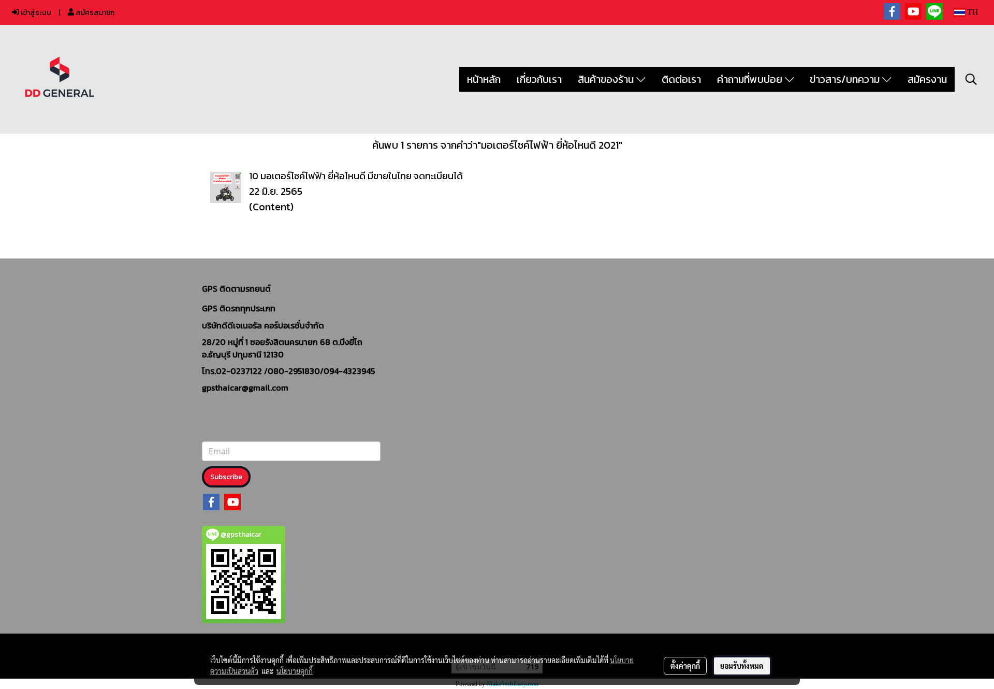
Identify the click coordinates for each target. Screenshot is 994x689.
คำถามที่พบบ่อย (751, 79)
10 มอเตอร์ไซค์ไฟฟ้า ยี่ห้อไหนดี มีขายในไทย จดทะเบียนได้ (356, 176)
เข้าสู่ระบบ (35, 12)
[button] (971, 79)
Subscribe (226, 476)
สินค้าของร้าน (607, 79)
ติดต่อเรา (681, 79)
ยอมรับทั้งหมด (742, 665)
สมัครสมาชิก (94, 12)
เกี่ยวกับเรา (539, 79)
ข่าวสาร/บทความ (846, 79)
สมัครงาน (927, 79)
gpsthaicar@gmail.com (245, 387)
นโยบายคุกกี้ (294, 671)
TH (971, 12)
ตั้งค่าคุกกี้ (685, 665)
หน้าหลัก (484, 79)
